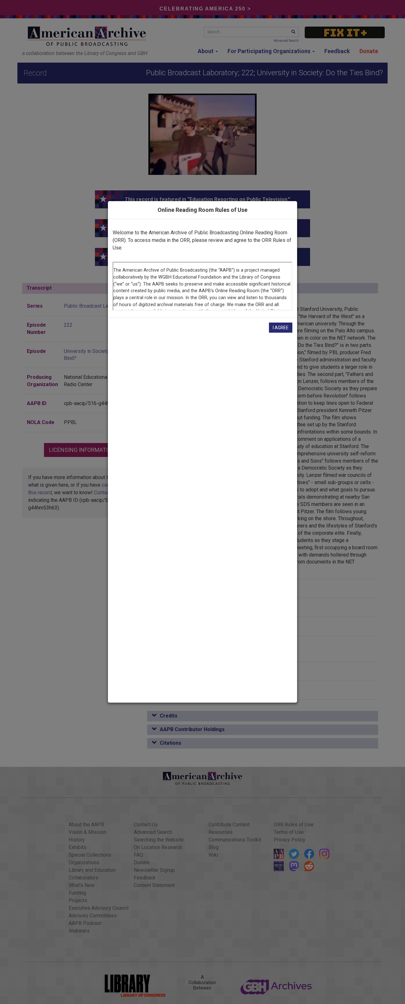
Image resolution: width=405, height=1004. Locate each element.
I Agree (281, 327)
